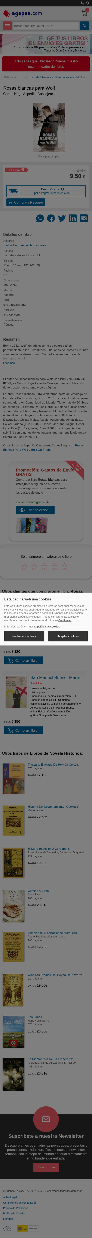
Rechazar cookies (24, 636)
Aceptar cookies (68, 636)
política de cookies (48, 626)
